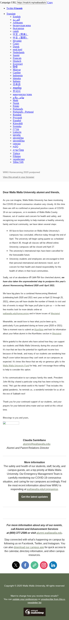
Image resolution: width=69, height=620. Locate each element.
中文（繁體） (20, 37)
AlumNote (38, 329)
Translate (11, 13)
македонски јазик (22, 94)
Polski (16, 106)
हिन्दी (15, 66)
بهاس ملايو (18, 97)
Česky (16, 43)
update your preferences (25, 599)
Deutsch (17, 61)
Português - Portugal (23, 111)
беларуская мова (22, 25)
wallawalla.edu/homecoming (16, 313)
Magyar (17, 69)
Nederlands (18, 52)
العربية (16, 19)
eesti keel (17, 49)
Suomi (16, 55)
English (17, 16)
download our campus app (29, 547)
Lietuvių (17, 132)
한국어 (17, 91)
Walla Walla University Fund (16, 365)
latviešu (17, 135)
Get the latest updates (34, 497)
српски (17, 143)
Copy (50, 2)
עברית (16, 129)
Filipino (17, 156)
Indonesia (18, 75)
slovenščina (19, 140)
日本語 (17, 84)
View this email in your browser (18, 177)
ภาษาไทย (18, 150)
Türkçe (16, 153)
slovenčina (18, 137)
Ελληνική (18, 64)
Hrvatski (17, 40)
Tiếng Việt (18, 162)
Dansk (16, 46)
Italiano (16, 81)
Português (18, 109)
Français (17, 58)
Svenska (17, 126)
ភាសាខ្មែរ (17, 88)
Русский (17, 117)
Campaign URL (8, 2)
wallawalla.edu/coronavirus (42, 489)
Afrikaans (18, 22)
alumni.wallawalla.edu (49, 532)
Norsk (16, 103)
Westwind (55, 313)
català (16, 31)
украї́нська (19, 159)
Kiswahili (18, 123)
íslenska (17, 78)
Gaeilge (17, 72)
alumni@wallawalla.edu (36, 444)
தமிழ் (15, 146)
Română (17, 114)
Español (17, 120)
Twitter (14, 8)
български (18, 28)
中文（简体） (20, 34)
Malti (15, 100)
